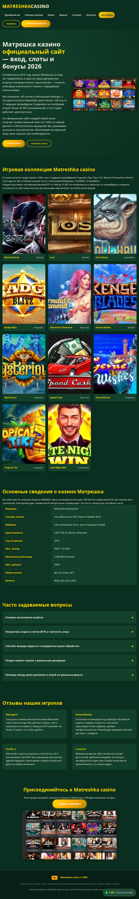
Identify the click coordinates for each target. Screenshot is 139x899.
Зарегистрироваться (35, 23)
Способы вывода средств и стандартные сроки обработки (42, 646)
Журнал (63, 15)
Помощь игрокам (34, 15)
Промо (51, 15)
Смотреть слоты (39, 143)
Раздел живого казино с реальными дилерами (35, 660)
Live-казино (107, 15)
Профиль (11, 23)
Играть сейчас (13, 143)
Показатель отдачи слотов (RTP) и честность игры (37, 631)
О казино (76, 15)
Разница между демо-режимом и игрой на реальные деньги (44, 674)
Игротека (91, 15)
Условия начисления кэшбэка (24, 617)
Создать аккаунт (69, 803)
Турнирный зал (12, 15)
